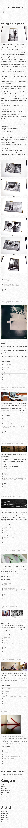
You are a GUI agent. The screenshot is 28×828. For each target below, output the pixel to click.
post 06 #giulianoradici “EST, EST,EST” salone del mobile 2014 (13, 388)
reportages (9, 369)
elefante (5, 478)
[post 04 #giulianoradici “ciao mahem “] (14, 503)
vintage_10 (22, 369)
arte (9, 284)
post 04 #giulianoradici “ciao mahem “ (12, 496)
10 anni (5, 533)
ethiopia (24, 695)
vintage (17, 285)
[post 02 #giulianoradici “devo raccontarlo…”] (14, 614)
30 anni (5, 756)
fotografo (12, 284)
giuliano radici (14, 478)
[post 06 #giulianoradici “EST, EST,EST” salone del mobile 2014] (14, 396)
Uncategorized (15, 423)
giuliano (5, 279)
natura (14, 590)
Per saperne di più (5, 361)
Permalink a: (6, 280)
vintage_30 (9, 283)
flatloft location (17, 589)
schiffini (22, 426)
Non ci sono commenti (8, 288)
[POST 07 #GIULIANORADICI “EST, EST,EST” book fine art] (14, 322)
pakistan (20, 425)
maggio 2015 (5, 811)
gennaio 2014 (5, 821)
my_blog (4, 712)
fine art (5, 283)
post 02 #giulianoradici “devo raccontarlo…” (10, 607)
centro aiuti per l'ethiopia (12, 695)
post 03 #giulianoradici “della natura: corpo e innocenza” (13, 551)
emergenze (20, 695)
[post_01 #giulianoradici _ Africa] (14, 666)
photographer (12, 285)
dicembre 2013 (5, 823)
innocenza (11, 590)
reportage (10, 426)
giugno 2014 (5, 813)
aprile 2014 (4, 815)
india (18, 425)
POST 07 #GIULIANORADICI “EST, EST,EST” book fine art (12, 301)
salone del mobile (16, 426)
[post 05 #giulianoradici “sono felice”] (14, 449)
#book (5, 371)
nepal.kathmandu (5, 285)
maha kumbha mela (6, 479)
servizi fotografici (16, 369)
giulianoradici (17, 284)
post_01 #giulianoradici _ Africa (11, 659)
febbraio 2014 (5, 819)
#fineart (5, 284)
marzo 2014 (5, 817)
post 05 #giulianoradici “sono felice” (12, 443)
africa (5, 695)
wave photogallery (6, 427)
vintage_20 (6, 642)
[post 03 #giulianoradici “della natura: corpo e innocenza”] (14, 558)
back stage (8, 589)
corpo (12, 589)
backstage (6, 423)
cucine (5, 425)
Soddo (24, 696)
